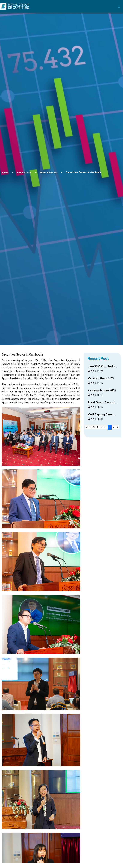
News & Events (48, 172)
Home (5, 172)
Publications (24, 172)
